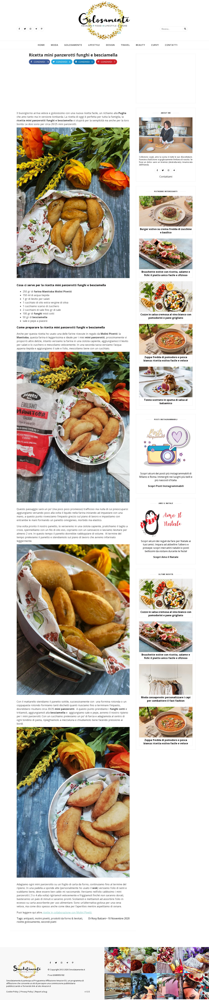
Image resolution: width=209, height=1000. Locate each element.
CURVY (155, 45)
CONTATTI (171, 45)
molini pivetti (42, 918)
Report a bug (41, 991)
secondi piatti (48, 921)
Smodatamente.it (77, 969)
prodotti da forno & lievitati (66, 918)
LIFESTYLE (94, 45)
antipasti (29, 918)
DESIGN (110, 45)
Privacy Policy (27, 991)
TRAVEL (125, 45)
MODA (54, 45)
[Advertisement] (73, 87)
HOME (41, 45)
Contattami (165, 176)
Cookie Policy (12, 991)
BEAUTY (140, 45)
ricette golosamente (28, 921)
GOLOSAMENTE (73, 45)
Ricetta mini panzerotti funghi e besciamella (73, 55)
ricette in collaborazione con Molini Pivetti (66, 912)
